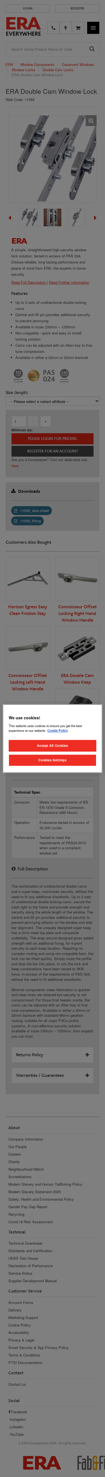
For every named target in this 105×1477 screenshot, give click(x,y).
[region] (52, 738)
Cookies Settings (52, 760)
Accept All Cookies (52, 745)
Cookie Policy (57, 730)
